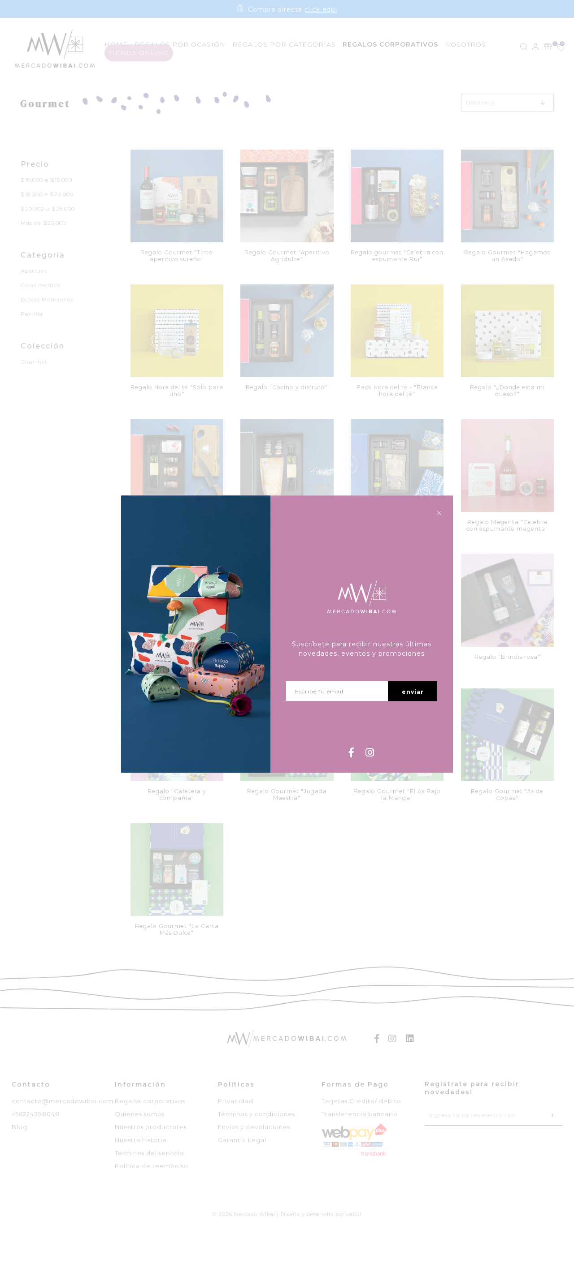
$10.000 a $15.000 (46, 179)
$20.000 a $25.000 (48, 208)
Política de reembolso (151, 1165)
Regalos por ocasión (180, 44)
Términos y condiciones (256, 1114)
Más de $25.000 (43, 222)
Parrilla (32, 313)
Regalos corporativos (150, 1101)
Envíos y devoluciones (254, 1126)
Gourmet (34, 361)
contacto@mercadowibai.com (62, 1101)
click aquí (320, 9)
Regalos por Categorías (284, 44)
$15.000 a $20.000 (47, 194)
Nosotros (465, 44)
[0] (556, 48)
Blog (19, 1126)
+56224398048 (36, 1114)
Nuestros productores (151, 1126)
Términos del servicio (149, 1152)
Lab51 (353, 1214)
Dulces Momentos (47, 299)
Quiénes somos (140, 1114)
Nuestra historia (140, 1139)
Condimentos (41, 285)
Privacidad (235, 1101)
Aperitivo (34, 270)
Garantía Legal (242, 1139)
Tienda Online (139, 53)
